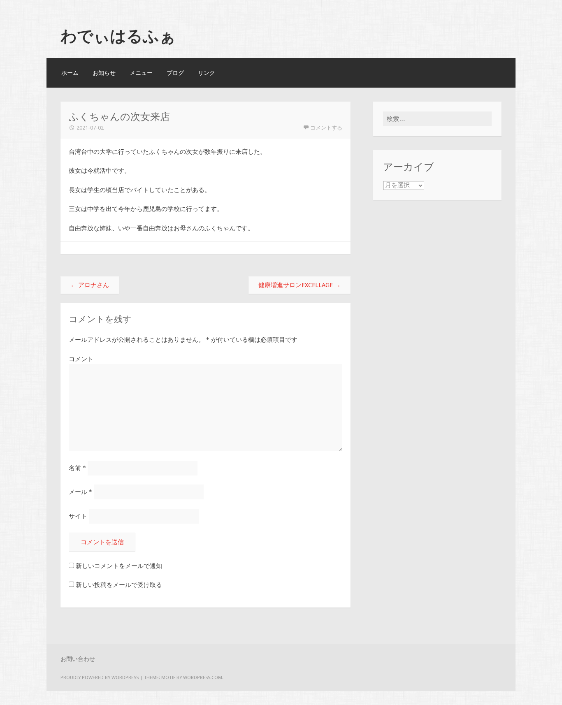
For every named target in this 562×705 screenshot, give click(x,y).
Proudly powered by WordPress (99, 677)
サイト (78, 516)
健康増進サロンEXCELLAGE (299, 285)
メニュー (141, 73)
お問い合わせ (77, 659)
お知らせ (104, 73)
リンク (206, 73)
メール (80, 492)
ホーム (70, 73)
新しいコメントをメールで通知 (119, 566)
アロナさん (89, 285)
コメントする (326, 128)
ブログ (175, 73)
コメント (81, 359)
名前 (77, 468)
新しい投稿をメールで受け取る (119, 585)
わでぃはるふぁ (118, 35)
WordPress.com (202, 677)
